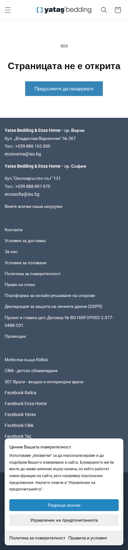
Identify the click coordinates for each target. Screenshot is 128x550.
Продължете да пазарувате (64, 89)
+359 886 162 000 (32, 146)
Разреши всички (64, 505)
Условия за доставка (25, 240)
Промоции (15, 336)
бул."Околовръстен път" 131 (33, 178)
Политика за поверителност (37, 537)
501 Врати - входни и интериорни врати (44, 381)
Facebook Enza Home (26, 403)
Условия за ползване (26, 262)
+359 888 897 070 (32, 186)
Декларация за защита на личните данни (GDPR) (54, 306)
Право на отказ (20, 284)
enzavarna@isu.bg (23, 153)
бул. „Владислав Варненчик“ (34, 138)
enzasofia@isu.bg (22, 194)
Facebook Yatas (20, 414)
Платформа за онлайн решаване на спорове (50, 295)
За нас (11, 251)
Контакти (14, 229)
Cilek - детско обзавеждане (31, 370)
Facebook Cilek (19, 425)
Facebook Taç (18, 436)
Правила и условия (87, 537)
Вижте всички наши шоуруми (33, 206)
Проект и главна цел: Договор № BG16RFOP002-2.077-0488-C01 (59, 321)
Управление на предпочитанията (64, 520)
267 (72, 138)
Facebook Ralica (20, 392)
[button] (8, 10)
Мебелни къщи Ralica (26, 359)
